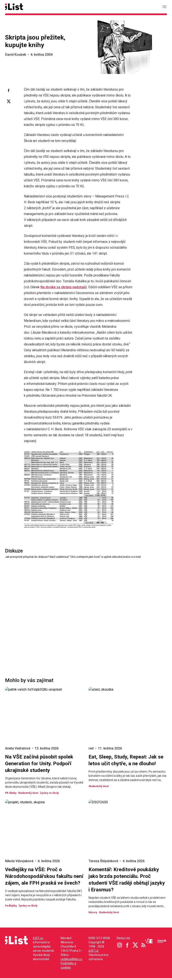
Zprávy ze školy (49, 793)
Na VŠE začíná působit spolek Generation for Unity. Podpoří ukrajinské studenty (39, 763)
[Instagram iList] (119, 945)
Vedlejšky (11, 905)
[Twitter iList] (135, 945)
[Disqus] (86, 611)
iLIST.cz (38, 938)
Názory (93, 912)
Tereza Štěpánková (103, 861)
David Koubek (15, 55)
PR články (10, 793)
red (91, 748)
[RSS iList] (143, 945)
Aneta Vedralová (17, 748)
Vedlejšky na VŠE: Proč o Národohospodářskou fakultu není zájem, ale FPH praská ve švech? (44, 876)
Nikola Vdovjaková (19, 861)
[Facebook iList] (127, 945)
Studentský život (28, 793)
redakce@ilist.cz (71, 959)
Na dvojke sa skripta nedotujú (63, 287)
